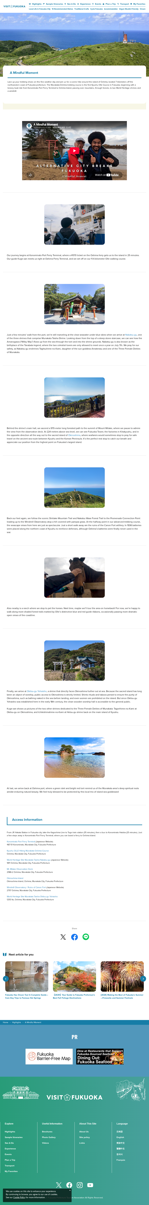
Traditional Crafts (81, 9)
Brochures (47, 1131)
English (120, 1137)
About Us (84, 1131)
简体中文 (121, 1143)
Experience (85, 4)
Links (82, 1143)
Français (121, 1160)
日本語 (120, 1131)
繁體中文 (121, 1148)
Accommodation (111, 9)
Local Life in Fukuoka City (39, 9)
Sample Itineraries (54, 4)
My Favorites (139, 4)
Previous (6, 979)
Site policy (84, 1137)
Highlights (37, 4)
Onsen (143, 9)
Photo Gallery (49, 1137)
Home (5, 1022)
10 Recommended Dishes (62, 9)
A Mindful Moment (33, 1022)
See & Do (71, 4)
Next (143, 979)
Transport (124, 4)
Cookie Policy (19, 1198)
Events (98, 4)
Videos (45, 1143)
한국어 (120, 1154)
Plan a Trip (111, 4)
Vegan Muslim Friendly (129, 9)
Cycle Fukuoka (96, 9)
